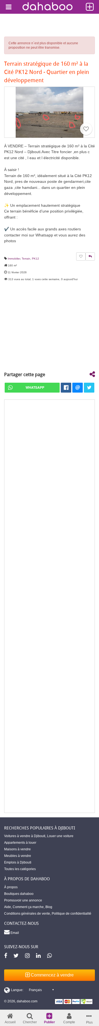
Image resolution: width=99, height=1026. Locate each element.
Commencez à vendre (52, 975)
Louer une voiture (60, 836)
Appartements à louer (20, 843)
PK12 (35, 258)
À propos (11, 887)
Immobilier (14, 258)
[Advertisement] (49, 606)
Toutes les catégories (20, 869)
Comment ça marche (28, 907)
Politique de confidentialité (71, 913)
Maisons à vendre (17, 849)
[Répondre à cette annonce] (90, 256)
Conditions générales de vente (27, 913)
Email (14, 933)
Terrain (26, 258)
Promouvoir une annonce (23, 900)
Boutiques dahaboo (19, 894)
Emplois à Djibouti (17, 862)
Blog (48, 907)
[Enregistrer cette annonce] (86, 129)
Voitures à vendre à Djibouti (24, 836)
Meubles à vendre (17, 856)
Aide (7, 907)
